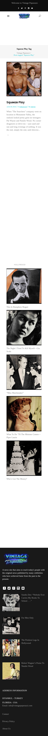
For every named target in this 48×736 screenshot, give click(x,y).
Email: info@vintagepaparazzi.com (17, 705)
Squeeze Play (16, 102)
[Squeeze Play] (24, 79)
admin (33, 107)
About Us (6, 728)
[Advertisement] (24, 32)
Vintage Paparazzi (23, 53)
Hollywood (23, 107)
